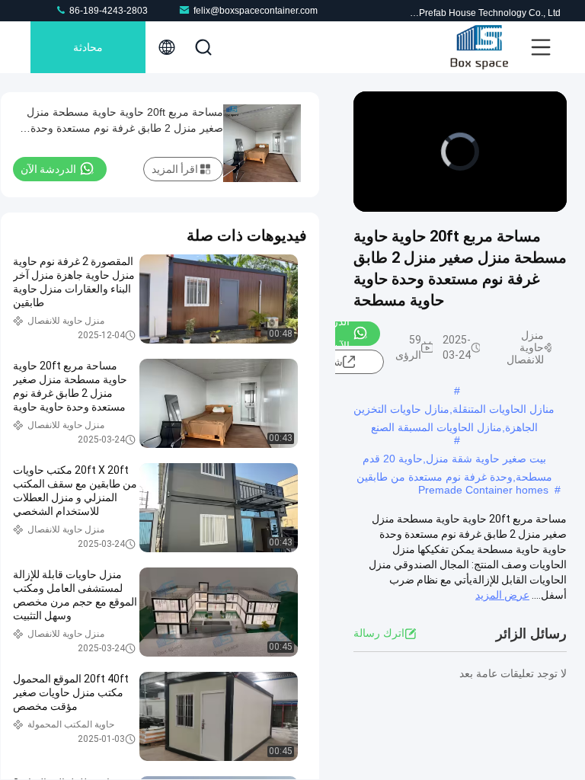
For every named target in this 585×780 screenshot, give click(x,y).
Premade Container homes (483, 490)
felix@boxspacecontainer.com (255, 10)
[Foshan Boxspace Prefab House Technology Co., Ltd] (479, 47)
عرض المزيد (502, 595)
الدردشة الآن (48, 169)
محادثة (88, 47)
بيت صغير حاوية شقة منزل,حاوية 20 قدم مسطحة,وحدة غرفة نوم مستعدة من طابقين (454, 460)
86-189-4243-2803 (107, 10)
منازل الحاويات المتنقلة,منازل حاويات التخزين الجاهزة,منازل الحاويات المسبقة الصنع (454, 410)
